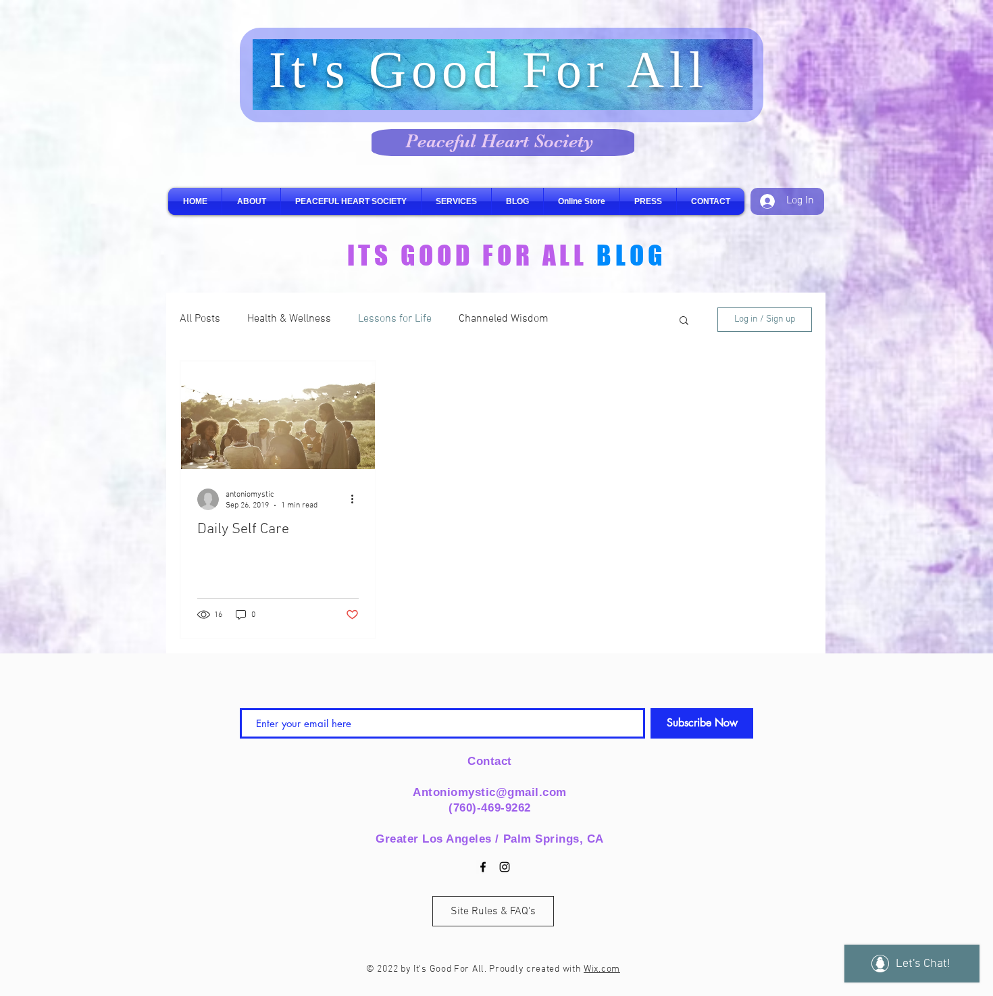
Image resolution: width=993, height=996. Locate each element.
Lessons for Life (395, 319)
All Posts (200, 319)
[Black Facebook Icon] (483, 867)
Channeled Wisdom (504, 319)
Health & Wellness (289, 319)
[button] (684, 321)
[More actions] (357, 499)
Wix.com (602, 969)
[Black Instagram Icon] (504, 867)
